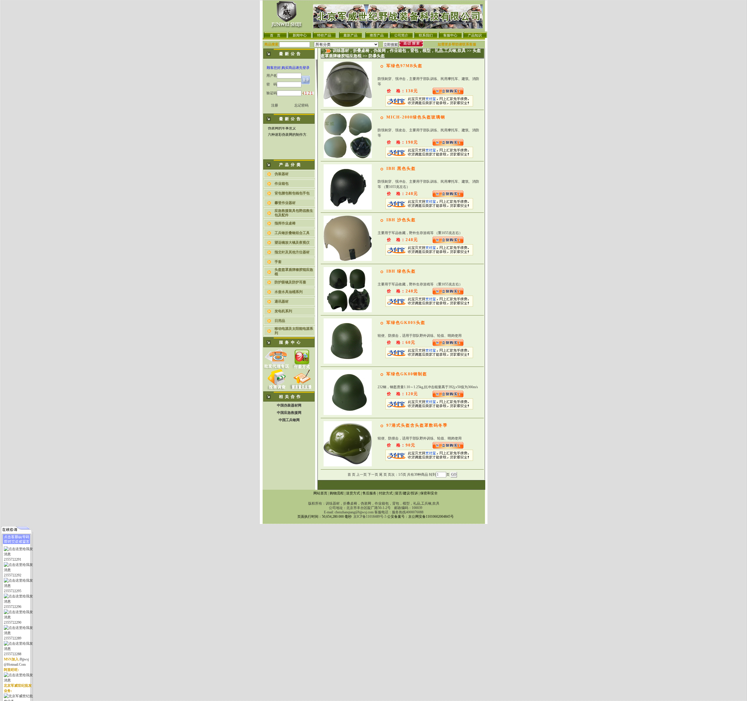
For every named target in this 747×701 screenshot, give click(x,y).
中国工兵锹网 (289, 420)
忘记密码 (301, 105)
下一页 (373, 474)
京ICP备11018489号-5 (369, 517)
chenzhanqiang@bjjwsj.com (354, 512)
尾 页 (383, 474)
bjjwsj (24, 659)
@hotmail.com (15, 664)
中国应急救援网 (289, 413)
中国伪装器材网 (289, 405)
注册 (274, 105)
